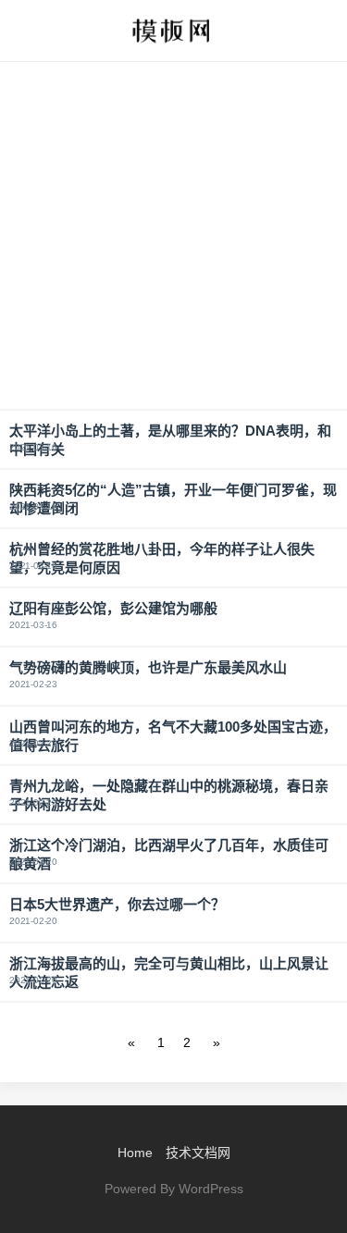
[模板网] (173, 30)
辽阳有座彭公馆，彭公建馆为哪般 (113, 608)
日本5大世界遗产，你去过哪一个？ (117, 904)
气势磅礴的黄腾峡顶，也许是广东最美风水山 (148, 667)
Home (135, 1152)
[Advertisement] (173, 235)
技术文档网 (198, 1152)
